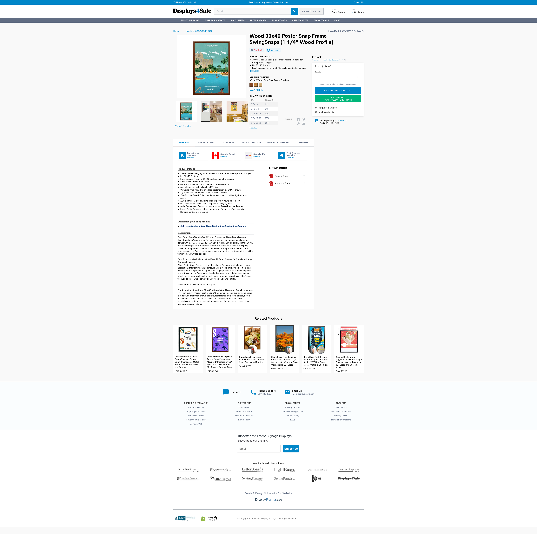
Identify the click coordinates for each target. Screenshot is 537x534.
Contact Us (359, 2)
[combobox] (256, 11)
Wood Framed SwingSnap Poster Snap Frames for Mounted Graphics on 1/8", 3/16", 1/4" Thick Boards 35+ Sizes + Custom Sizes (220, 362)
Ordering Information (196, 403)
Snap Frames (238, 20)
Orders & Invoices (244, 411)
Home (176, 31)
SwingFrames (321, 20)
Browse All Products (311, 11)
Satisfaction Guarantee (340, 411)
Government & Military (196, 420)
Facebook (337, 518)
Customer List (341, 407)
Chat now (339, 120)
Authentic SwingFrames (292, 411)
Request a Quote (196, 407)
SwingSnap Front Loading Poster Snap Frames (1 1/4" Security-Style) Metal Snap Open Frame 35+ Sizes (284, 361)
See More (254, 71)
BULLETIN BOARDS (190, 20)
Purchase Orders (196, 415)
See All (253, 128)
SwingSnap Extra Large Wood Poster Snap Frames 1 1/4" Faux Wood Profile (252, 359)
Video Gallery (292, 415)
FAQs (292, 420)
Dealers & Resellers (244, 415)
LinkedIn (355, 518)
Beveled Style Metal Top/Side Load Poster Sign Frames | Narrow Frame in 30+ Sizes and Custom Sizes (349, 362)
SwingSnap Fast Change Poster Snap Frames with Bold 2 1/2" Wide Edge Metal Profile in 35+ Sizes (315, 361)
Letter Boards (258, 20)
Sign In (334, 9)
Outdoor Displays (215, 20)
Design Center (292, 403)
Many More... (256, 90)
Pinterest (349, 518)
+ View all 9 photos (182, 126)
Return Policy (244, 420)
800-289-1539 (189, 2)
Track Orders (244, 407)
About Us (341, 403)
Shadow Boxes (300, 20)
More (337, 20)
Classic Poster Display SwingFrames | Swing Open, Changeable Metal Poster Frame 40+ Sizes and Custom (187, 362)
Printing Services (292, 407)
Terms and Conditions (341, 420)
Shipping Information (196, 411)
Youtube (362, 518)
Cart (353, 9)
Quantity (318, 72)
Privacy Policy (340, 415)
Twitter (343, 518)
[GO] (294, 11)
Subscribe (291, 448)
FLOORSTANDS (279, 20)
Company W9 (196, 424)
